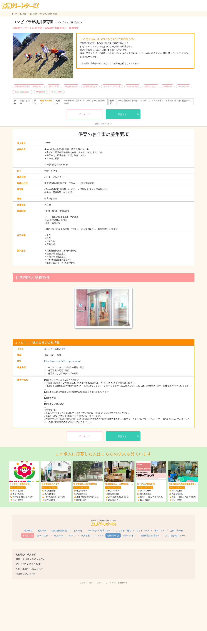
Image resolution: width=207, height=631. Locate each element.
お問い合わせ (176, 530)
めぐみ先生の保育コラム (99, 530)
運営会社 (28, 530)
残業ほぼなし (151, 86)
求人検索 (23, 13)
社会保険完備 (71, 86)
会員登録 (58, 535)
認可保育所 (54, 86)
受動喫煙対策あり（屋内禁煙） (29, 86)
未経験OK (167, 86)
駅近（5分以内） (22, 91)
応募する (122, 114)
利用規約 (42, 530)
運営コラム (159, 530)
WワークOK (183, 86)
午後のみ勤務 (133, 86)
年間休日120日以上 (112, 86)
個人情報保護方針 (60, 530)
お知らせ (78, 530)
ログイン (72, 535)
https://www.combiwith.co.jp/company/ (62, 361)
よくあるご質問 (123, 530)
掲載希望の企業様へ (150, 535)
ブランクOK (56, 91)
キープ (86, 114)
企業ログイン (129, 535)
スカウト (99, 535)
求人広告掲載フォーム (175, 535)
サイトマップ (142, 530)
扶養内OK (40, 91)
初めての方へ (43, 535)
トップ (14, 13)
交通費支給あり (90, 86)
